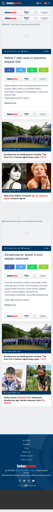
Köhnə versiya (26, 460)
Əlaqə (26, 448)
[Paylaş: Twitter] (21, 70)
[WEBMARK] (26, 486)
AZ (41, 3)
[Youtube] (33, 481)
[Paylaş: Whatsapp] (32, 70)
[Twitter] (24, 481)
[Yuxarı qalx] (46, 505)
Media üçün (26, 452)
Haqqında (26, 444)
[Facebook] (19, 481)
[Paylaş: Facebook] (10, 70)
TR (49, 3)
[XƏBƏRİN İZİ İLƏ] (14, 3)
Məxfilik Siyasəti (26, 456)
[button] (43, 70)
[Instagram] (28, 481)
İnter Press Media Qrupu (25, 470)
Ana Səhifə (26, 440)
